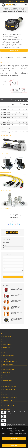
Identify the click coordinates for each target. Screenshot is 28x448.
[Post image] (6, 290)
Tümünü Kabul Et (14, 438)
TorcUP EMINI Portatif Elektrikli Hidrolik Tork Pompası (16, 416)
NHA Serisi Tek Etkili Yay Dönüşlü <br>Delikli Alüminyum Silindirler (16, 289)
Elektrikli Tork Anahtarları (7, 344)
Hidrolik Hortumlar (6, 377)
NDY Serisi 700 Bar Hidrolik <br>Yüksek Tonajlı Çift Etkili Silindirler (15, 307)
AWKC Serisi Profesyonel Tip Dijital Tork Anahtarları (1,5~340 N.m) (16, 425)
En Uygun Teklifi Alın (14, 50)
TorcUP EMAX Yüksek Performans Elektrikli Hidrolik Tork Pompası (16, 412)
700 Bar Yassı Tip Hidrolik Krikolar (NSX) (10, 367)
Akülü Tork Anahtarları (7, 352)
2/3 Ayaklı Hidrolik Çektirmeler (8, 392)
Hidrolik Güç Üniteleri (6, 375)
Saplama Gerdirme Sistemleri (8, 355)
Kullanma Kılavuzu (7, 245)
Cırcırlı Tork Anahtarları (7, 339)
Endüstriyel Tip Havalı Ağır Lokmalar (9, 405)
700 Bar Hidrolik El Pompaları (6, 154)
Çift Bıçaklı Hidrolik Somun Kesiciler (9, 389)
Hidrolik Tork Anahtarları (7, 347)
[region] (14, 437)
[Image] (14, 145)
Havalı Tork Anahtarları (7, 350)
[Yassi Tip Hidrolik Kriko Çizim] (14, 85)
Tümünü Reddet (14, 445)
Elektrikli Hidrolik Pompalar (5, 172)
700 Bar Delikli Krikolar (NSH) (8, 364)
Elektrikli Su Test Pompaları (8, 400)
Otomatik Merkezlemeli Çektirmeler (9, 394)
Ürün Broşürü (6, 242)
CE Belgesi (6, 248)
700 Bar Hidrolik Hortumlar (5, 190)
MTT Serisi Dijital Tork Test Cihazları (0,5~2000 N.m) (16, 420)
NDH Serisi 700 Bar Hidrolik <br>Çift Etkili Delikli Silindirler (17, 301)
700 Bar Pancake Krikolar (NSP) (8, 369)
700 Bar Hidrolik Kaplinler (5, 208)
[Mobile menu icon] (26, 5)
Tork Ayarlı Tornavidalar (7, 336)
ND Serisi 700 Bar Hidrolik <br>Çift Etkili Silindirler (16, 313)
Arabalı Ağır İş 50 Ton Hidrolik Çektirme (10, 397)
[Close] (26, 427)
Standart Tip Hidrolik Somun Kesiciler (9, 386)
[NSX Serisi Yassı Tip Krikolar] (14, 23)
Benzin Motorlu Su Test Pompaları (9, 403)
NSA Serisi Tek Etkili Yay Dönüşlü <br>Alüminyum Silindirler (16, 295)
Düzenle (14, 441)
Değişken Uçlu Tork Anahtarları (8, 341)
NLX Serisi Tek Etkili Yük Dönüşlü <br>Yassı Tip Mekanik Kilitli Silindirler (16, 319)
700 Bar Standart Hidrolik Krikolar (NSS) (10, 361)
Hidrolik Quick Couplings (7, 380)
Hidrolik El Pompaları (6, 372)
